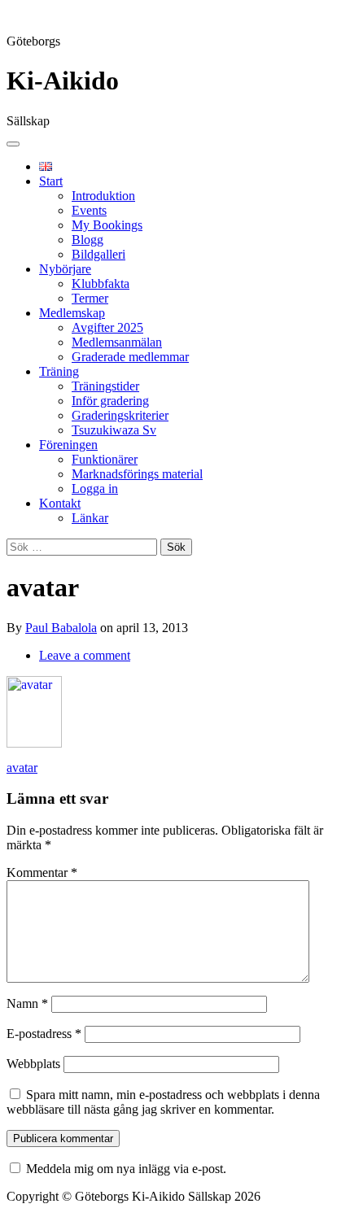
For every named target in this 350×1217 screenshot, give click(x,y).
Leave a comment (84, 655)
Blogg (87, 239)
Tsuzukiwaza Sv (114, 430)
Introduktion (103, 196)
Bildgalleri (98, 254)
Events (89, 210)
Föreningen (68, 444)
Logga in (95, 488)
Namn (27, 1003)
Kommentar (42, 872)
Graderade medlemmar (130, 357)
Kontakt (60, 503)
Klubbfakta (100, 283)
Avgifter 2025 (107, 327)
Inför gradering (110, 401)
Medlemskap (72, 313)
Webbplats (33, 1064)
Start (51, 181)
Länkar (90, 518)
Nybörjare (65, 269)
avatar (22, 767)
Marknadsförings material (137, 474)
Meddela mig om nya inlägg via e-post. (126, 1169)
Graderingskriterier (120, 415)
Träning (59, 371)
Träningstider (105, 386)
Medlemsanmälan (117, 342)
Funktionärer (105, 459)
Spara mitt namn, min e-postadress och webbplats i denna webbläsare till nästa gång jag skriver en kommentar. (163, 1102)
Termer (90, 298)
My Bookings (107, 225)
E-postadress (44, 1033)
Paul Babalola (61, 628)
